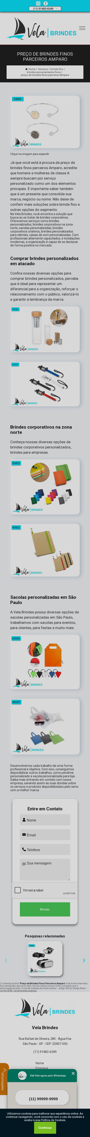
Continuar (45, 1127)
